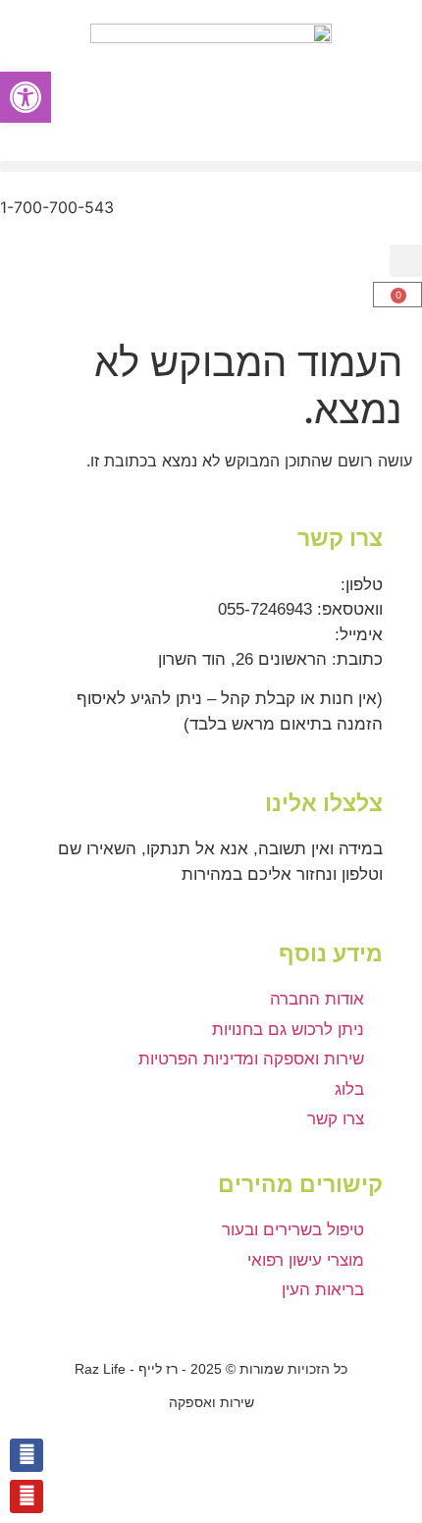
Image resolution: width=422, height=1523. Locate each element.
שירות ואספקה (211, 1402)
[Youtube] (26, 1496)
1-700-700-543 (57, 207)
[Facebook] (26, 1455)
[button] (211, 166)
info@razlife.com (267, 635)
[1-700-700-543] (397, 220)
